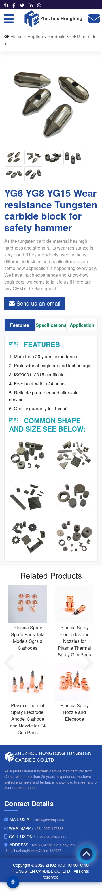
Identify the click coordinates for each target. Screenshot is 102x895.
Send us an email (37, 303)
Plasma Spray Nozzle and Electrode (74, 712)
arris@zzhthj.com (49, 820)
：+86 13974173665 (36, 828)
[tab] (20, 325)
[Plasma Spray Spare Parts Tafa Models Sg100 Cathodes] (27, 603)
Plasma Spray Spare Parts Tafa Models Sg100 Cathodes (27, 637)
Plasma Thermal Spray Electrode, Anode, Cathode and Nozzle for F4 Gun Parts (28, 719)
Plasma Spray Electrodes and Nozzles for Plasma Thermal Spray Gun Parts (74, 641)
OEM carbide (83, 36)
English (35, 36)
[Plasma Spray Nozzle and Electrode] (74, 681)
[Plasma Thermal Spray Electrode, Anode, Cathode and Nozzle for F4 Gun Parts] (27, 681)
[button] (11, 663)
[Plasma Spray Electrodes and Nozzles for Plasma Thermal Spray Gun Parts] (74, 603)
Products (56, 36)
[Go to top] (86, 854)
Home (16, 36)
